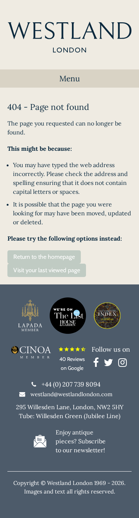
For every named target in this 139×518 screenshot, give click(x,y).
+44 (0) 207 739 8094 (71, 384)
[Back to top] (124, 503)
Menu (69, 79)
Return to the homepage (44, 256)
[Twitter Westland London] (110, 364)
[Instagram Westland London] (122, 364)
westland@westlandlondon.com (71, 394)
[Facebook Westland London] (97, 364)
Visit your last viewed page (46, 270)
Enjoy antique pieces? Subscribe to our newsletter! (81, 441)
